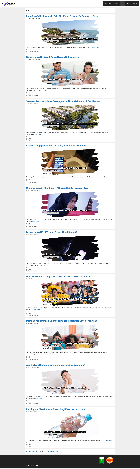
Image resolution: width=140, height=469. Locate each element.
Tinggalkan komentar (33, 51)
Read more (95, 47)
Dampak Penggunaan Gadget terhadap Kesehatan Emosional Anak (61, 320)
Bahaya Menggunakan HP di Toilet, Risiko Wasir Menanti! (56, 145)
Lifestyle (135, 3)
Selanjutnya (54, 451)
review (29, 94)
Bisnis (128, 3)
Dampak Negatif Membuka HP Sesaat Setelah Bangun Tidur (57, 188)
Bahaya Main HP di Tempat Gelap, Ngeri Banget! (51, 232)
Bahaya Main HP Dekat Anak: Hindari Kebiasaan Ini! (53, 57)
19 (48, 451)
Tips (122, 3)
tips (29, 49)
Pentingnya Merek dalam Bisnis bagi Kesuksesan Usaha (55, 409)
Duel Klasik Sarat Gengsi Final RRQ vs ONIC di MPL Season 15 (58, 276)
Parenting (116, 3)
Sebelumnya (30, 451)
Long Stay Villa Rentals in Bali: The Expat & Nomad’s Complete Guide (62, 16)
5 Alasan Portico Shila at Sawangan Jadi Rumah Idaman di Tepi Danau (63, 101)
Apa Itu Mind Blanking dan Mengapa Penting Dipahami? (55, 365)
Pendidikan (108, 3)
